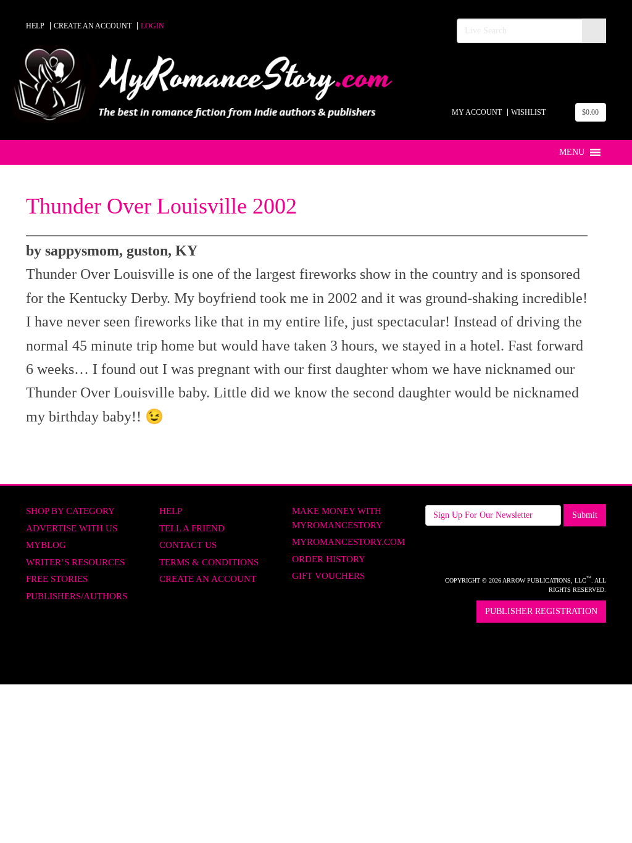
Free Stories (57, 579)
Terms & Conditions (209, 562)
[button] (571, 152)
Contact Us (188, 545)
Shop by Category (70, 511)
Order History (328, 559)
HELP (35, 26)
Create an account (207, 579)
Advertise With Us (71, 528)
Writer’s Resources (75, 562)
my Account (477, 112)
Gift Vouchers (328, 576)
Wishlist (528, 112)
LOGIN (152, 26)
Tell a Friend (192, 528)
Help (170, 511)
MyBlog (46, 545)
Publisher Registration (541, 611)
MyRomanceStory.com (348, 542)
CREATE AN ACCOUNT (92, 26)
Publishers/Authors (76, 596)
